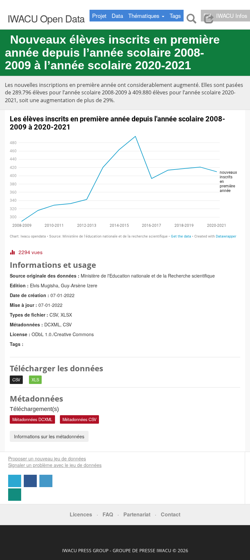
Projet (99, 15)
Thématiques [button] (144, 15)
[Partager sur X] (15, 485)
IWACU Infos (231, 15)
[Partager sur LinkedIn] (46, 485)
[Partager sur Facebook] (31, 485)
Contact (170, 514)
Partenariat (136, 514)
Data (117, 15)
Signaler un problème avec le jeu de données (55, 465)
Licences (81, 514)
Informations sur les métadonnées (49, 436)
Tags (175, 15)
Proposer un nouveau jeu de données (47, 458)
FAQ (108, 514)
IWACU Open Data (46, 18)
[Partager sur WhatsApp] (125, 494)
